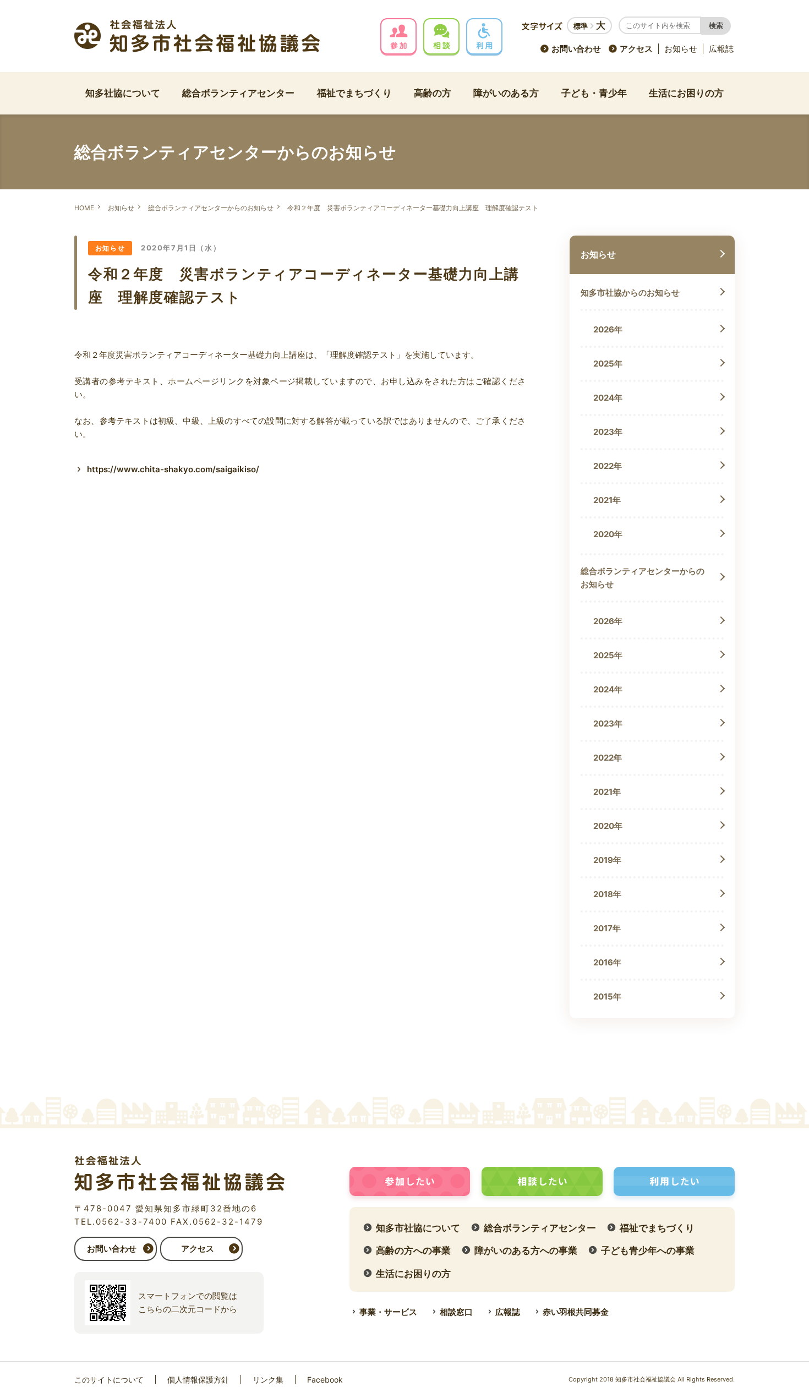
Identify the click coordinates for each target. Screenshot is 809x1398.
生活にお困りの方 (686, 93)
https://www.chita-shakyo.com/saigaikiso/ (173, 469)
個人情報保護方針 (198, 1379)
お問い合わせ (576, 48)
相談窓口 (456, 1312)
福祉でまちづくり (354, 93)
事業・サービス (388, 1312)
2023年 (607, 432)
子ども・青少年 (594, 93)
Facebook (325, 1379)
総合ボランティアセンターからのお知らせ (211, 208)
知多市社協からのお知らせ (630, 292)
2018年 (607, 894)
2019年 (607, 860)
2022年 (607, 466)
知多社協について (122, 93)
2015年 (607, 996)
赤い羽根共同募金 (576, 1312)
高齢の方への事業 (413, 1250)
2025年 (607, 363)
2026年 (607, 329)
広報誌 (721, 48)
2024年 (607, 397)
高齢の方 (432, 93)
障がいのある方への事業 (525, 1250)
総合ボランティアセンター (238, 93)
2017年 (607, 928)
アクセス (636, 48)
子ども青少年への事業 (648, 1250)
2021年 (607, 500)
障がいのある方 (506, 93)
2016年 (607, 962)
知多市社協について (418, 1227)
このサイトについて (109, 1379)
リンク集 (268, 1379)
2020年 (607, 534)
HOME (84, 208)
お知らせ (680, 48)
